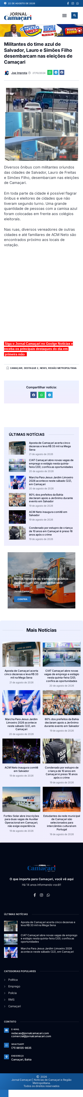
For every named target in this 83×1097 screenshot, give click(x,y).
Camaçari (16, 368)
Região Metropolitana (62, 368)
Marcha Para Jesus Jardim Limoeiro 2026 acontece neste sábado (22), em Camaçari (51, 481)
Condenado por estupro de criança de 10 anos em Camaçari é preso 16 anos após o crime (51, 531)
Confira (22, 599)
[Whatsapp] (77, 3)
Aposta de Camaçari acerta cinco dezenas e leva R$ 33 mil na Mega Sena (50, 446)
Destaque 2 (31, 368)
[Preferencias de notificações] (4, 1093)
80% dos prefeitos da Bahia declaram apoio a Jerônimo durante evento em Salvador (51, 498)
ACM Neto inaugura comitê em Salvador (21, 769)
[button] (64, 15)
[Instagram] (72, 3)
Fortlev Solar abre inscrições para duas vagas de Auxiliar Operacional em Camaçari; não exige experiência (21, 821)
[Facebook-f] (67, 3)
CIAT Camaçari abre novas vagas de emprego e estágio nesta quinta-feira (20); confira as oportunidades (51, 463)
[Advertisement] (41, 296)
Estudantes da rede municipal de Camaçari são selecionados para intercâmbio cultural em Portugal (61, 822)
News (43, 368)
